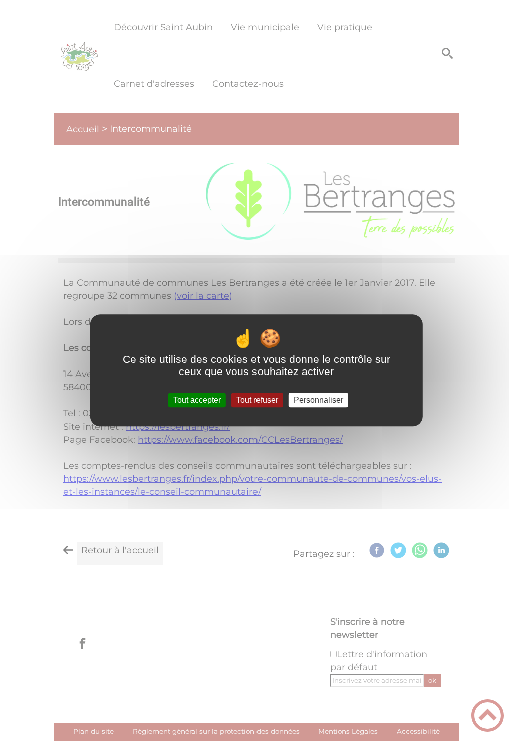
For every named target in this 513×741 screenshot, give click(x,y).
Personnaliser (318, 400)
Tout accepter (197, 400)
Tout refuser (257, 400)
